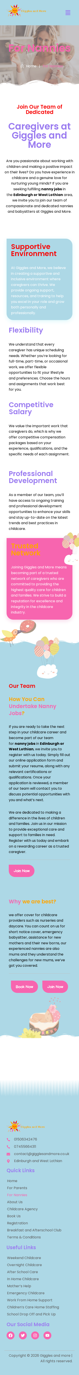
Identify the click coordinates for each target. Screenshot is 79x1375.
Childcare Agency (22, 1209)
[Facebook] (10, 1335)
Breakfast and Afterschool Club (34, 1230)
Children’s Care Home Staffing (33, 1307)
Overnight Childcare (24, 1264)
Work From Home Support (29, 1300)
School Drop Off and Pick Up (31, 1314)
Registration (17, 1223)
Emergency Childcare (26, 1293)
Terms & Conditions (24, 1237)
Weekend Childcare (24, 1257)
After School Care (22, 1271)
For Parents (17, 1187)
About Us (15, 1202)
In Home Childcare (23, 1279)
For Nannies (17, 1194)
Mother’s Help (19, 1286)
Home (12, 1180)
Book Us (14, 1216)
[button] (68, 13)
